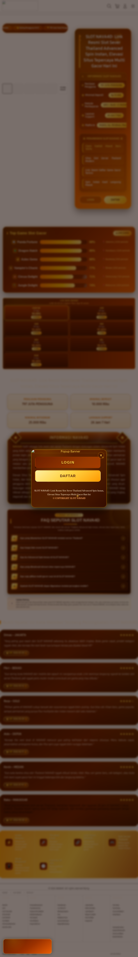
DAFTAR (68, 476)
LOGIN (67, 462)
